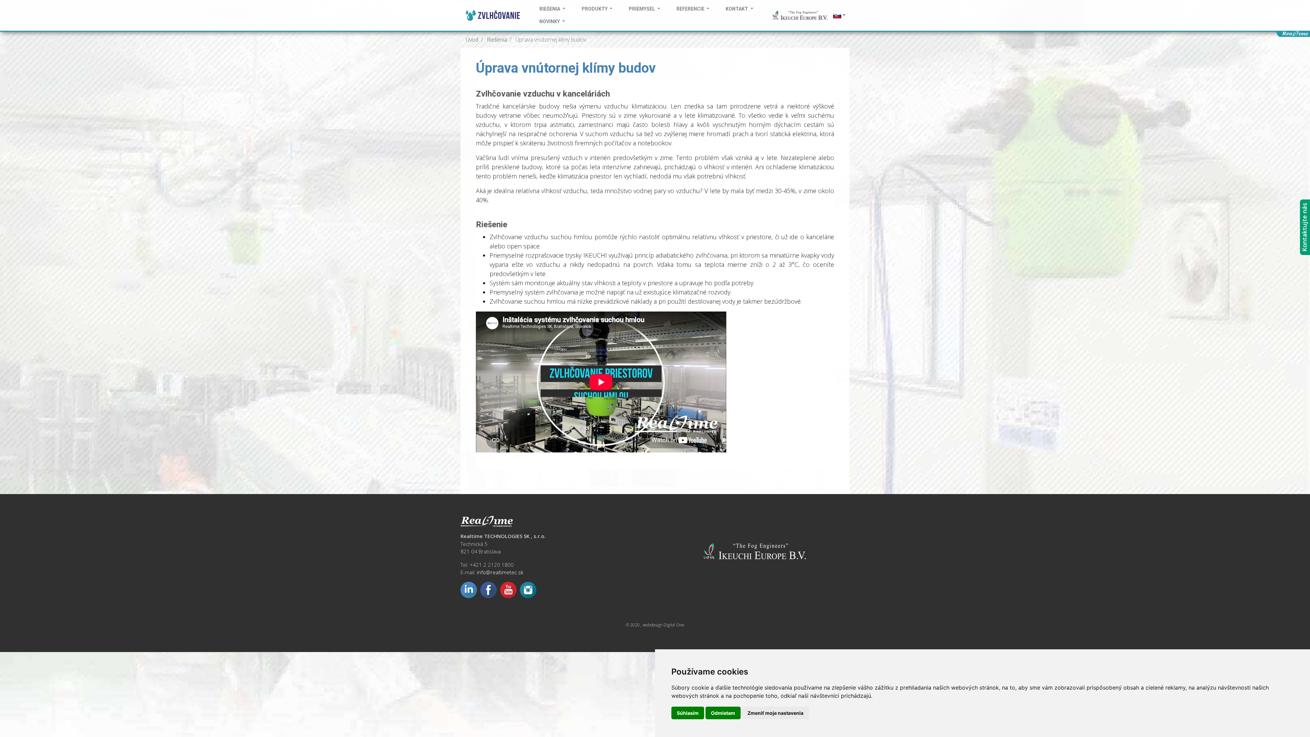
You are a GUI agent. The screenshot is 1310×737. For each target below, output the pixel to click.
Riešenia (496, 39)
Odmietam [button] (723, 713)
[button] (838, 15)
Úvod (472, 39)
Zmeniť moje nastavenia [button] (775, 713)
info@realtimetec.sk (500, 572)
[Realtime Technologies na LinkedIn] (469, 589)
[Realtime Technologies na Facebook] (488, 589)
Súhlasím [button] (688, 713)
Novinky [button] (550, 21)
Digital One (674, 625)
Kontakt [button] (737, 9)
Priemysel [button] (642, 9)
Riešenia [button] (550, 9)
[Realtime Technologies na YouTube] (508, 589)
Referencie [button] (690, 9)
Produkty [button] (595, 9)
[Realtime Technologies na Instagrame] (528, 589)
